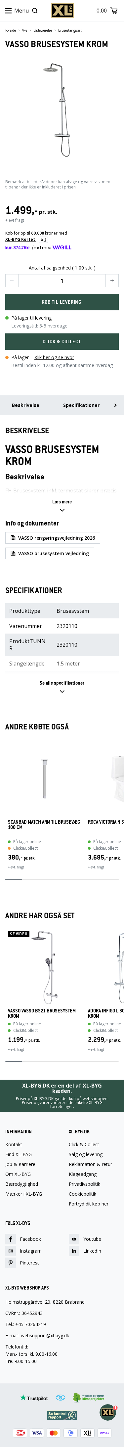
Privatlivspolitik (84, 1184)
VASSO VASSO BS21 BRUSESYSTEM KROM (42, 1013)
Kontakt (13, 1144)
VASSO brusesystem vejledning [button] (53, 553)
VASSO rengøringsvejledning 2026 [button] (56, 538)
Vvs (24, 30)
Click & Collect (84, 1144)
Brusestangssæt (70, 30)
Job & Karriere (20, 1164)
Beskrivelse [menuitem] (25, 405)
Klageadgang (83, 1174)
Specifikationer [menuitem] (81, 405)
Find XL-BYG (18, 1154)
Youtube (92, 1239)
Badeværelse (42, 30)
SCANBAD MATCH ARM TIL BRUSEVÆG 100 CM (44, 824)
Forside (10, 30)
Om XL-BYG (18, 1174)
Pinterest (29, 1263)
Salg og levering (86, 1154)
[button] (12, 280)
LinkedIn (92, 1251)
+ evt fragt (14, 220)
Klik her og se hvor (54, 357)
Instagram (31, 1251)
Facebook (30, 1239)
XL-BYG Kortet (20, 239)
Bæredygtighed (21, 1184)
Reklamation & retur (90, 1164)
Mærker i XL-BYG (23, 1194)
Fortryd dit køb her (88, 1204)
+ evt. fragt (16, 867)
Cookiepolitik (82, 1194)
